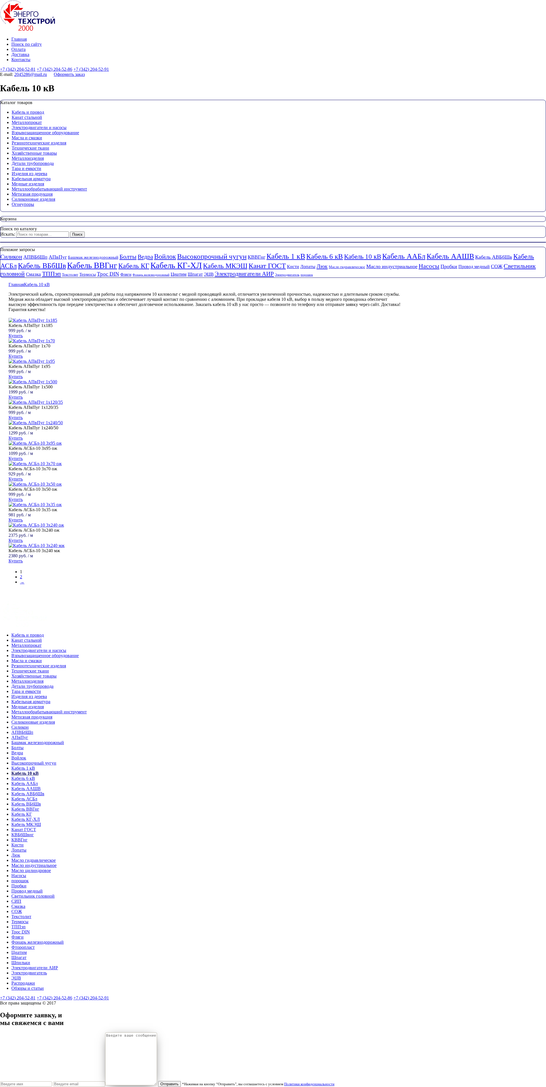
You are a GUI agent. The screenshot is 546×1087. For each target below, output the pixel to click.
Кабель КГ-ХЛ (176, 265)
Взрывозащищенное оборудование (45, 132)
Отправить (169, 1084)
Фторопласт (23, 947)
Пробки (448, 266)
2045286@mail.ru (30, 74)
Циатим (179, 274)
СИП (16, 901)
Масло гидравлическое (347, 267)
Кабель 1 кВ (285, 256)
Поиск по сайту (26, 44)
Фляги (125, 274)
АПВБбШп (35, 257)
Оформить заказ (69, 74)
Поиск (77, 234)
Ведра (145, 256)
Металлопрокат (27, 122)
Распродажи (23, 983)
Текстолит (70, 274)
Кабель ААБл (403, 256)
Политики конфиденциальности (309, 1084)
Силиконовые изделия (33, 199)
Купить (16, 335)
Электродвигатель (287, 274)
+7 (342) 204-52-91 (91, 69)
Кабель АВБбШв (493, 257)
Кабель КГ (133, 266)
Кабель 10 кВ (362, 256)
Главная (19, 39)
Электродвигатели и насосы (39, 127)
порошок (307, 274)
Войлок (165, 256)
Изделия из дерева (29, 173)
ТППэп (51, 273)
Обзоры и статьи (27, 988)
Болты (127, 256)
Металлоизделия (28, 158)
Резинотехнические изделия (39, 142)
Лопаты (307, 266)
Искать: (7, 234)
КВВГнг (256, 257)
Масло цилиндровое (31, 870)
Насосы (429, 266)
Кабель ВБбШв (42, 266)
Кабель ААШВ (450, 256)
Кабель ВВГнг (92, 265)
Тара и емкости (26, 168)
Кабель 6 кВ (324, 256)
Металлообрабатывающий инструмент (49, 189)
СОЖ (496, 266)
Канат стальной (27, 117)
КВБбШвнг (22, 834)
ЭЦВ (209, 274)
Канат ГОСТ (267, 266)
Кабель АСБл (24, 798)
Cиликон (11, 256)
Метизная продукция (32, 194)
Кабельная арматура (31, 178)
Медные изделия (28, 183)
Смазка (33, 274)
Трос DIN (108, 274)
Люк (322, 266)
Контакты (20, 59)
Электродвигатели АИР (244, 273)
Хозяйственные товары (34, 153)
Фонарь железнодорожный (151, 274)
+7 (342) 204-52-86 (54, 69)
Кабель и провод (28, 112)
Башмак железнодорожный (93, 257)
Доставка (20, 54)
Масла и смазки (27, 137)
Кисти (293, 266)
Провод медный (474, 266)
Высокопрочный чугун (212, 256)
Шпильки (20, 962)
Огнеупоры (23, 204)
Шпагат (195, 274)
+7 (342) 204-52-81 (18, 69)
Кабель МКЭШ (225, 266)
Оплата (18, 49)
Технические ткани (30, 148)
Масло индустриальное (391, 266)
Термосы (87, 274)
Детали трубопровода (33, 163)
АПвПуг (58, 257)
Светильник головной (33, 896)
